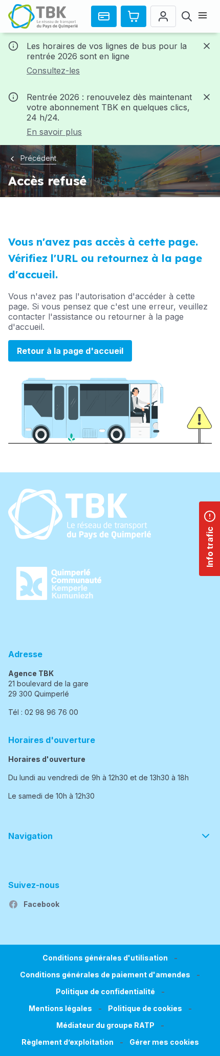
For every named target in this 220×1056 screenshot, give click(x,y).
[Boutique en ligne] (133, 16)
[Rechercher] (186, 16)
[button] (164, 1042)
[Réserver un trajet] (104, 16)
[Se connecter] (163, 16)
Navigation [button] (30, 836)
